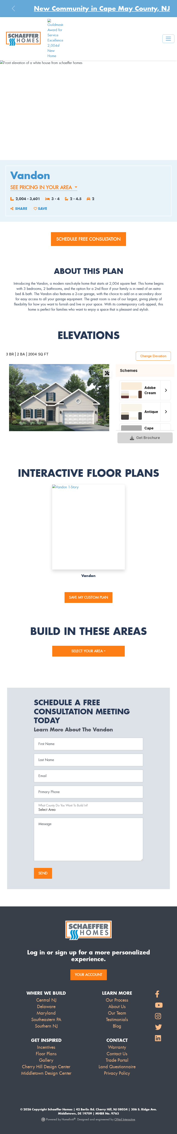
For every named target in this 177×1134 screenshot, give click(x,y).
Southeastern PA (46, 1019)
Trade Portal (117, 1060)
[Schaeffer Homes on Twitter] (159, 1027)
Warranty (117, 1047)
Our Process (117, 1000)
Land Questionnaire (117, 1067)
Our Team (117, 1013)
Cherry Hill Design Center (46, 1067)
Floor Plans (46, 1054)
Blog (117, 1026)
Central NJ (46, 1000)
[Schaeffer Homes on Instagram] (159, 1016)
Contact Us (117, 1054)
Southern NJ (46, 1026)
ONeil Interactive (124, 1119)
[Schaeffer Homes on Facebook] (159, 994)
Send (42, 873)
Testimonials (117, 1019)
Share (21, 208)
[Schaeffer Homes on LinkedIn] (159, 1038)
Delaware (46, 1006)
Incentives (46, 1047)
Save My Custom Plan (88, 597)
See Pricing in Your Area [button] (41, 187)
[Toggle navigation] (168, 38)
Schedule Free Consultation (88, 239)
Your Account (88, 974)
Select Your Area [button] (87, 651)
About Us (117, 1006)
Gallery (46, 1060)
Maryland (46, 1013)
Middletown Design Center (46, 1073)
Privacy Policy (117, 1073)
